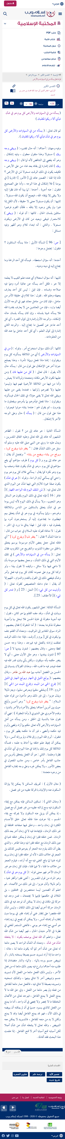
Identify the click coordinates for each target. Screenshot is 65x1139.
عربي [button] (56, 3)
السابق (16, 1052)
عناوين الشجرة (20, 1074)
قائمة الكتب (50, 52)
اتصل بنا (25, 1097)
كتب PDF (51, 33)
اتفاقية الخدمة (38, 1097)
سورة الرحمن (32, 75)
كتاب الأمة (49, 39)
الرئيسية (56, 75)
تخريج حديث (54, 1080)
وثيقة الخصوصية (55, 1097)
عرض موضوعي (48, 59)
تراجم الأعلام (48, 65)
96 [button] (30, 104)
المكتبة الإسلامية (37, 23)
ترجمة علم (37, 1074)
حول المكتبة (49, 46)
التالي (8, 1052)
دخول (9, 3)
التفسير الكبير (45, 75)
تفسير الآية (54, 1074)
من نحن (15, 1097)
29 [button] (53, 103)
